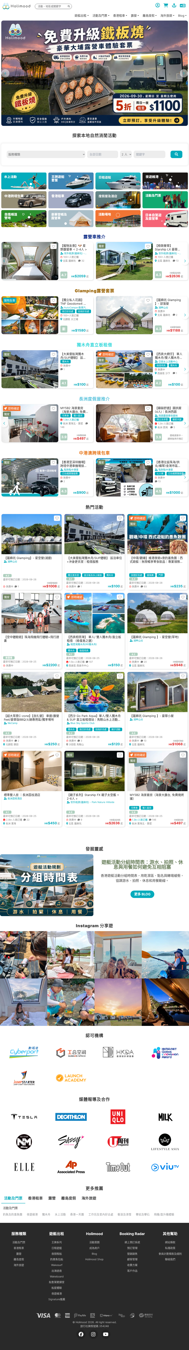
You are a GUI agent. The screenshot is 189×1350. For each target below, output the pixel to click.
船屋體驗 (56, 1287)
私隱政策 (170, 1247)
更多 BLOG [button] (142, 894)
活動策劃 (94, 1242)
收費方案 (132, 1265)
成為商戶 (94, 1247)
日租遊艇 (56, 1247)
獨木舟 (46, 1214)
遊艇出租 (80, 15)
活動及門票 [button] (99, 15)
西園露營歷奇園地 (168, 415)
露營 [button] (134, 15)
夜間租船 (56, 1253)
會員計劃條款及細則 (170, 1253)
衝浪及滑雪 (124, 1214)
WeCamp (13, 723)
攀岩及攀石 (143, 1214)
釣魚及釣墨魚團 (12, 1214)
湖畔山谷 (163, 307)
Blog (94, 1253)
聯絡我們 (170, 1259)
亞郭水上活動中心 (168, 361)
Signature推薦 (56, 1299)
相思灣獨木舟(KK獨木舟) (84, 644)
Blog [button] (181, 15)
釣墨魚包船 (56, 1259)
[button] (184, 73)
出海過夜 (56, 1270)
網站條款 (170, 1242)
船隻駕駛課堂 (56, 1282)
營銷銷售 (132, 1253)
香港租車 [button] (119, 15)
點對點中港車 (71, 469)
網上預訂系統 (132, 1242)
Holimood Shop (94, 1259)
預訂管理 (132, 1247)
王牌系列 (56, 1242)
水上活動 (60, 1214)
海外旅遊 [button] (166, 15)
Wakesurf (56, 1265)
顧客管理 (132, 1259)
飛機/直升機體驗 (164, 1214)
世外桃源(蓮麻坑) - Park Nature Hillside (92, 802)
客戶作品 (132, 1270)
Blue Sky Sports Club (82, 723)
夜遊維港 (32, 1214)
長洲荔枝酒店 (15, 798)
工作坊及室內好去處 (100, 1214)
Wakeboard (57, 1276)
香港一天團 (77, 1214)
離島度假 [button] (148, 15)
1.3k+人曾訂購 (71, 419)
